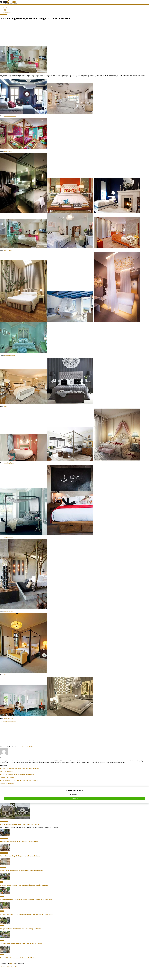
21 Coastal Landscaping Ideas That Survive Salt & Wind (18, 958)
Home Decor (6, 8)
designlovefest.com (8, 537)
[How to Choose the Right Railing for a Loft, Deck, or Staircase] (5, 850)
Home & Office (4, 821)
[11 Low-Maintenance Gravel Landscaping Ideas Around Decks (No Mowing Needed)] (5, 908)
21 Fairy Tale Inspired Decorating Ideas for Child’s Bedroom (19, 768)
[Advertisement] (46, 34)
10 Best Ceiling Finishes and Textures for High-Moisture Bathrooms (21, 870)
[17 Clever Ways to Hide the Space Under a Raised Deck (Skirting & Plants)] (5, 879)
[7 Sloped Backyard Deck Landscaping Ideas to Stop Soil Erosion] (5, 923)
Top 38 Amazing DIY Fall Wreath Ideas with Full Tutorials (18, 780)
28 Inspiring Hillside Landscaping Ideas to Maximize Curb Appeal (21, 943)
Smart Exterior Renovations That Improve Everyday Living (19, 841)
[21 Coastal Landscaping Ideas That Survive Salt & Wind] (5, 952)
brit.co (5, 406)
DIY (4, 6)
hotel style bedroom (32, 746)
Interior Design (6, 12)
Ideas (4, 10)
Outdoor (5, 9)
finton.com (6, 675)
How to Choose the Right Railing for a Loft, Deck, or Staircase (20, 856)
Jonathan (9, 771)
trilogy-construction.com (10, 116)
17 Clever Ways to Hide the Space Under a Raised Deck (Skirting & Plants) (24, 885)
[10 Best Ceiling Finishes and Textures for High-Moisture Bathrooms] (5, 865)
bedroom (24, 746)
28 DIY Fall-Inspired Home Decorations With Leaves (17, 774)
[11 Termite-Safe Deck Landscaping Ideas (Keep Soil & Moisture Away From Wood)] (5, 894)
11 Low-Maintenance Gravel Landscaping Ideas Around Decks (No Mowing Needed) (27, 914)
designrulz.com (7, 151)
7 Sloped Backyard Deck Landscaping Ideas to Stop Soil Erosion (20, 929)
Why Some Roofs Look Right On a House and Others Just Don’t (20, 824)
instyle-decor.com (8, 718)
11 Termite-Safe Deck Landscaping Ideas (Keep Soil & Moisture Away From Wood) (26, 899)
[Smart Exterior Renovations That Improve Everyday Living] (5, 835)
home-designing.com (9, 463)
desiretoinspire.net (8, 611)
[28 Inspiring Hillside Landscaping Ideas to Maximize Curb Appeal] (5, 937)
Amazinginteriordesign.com (9, 721)
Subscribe (74, 798)
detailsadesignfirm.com (9, 355)
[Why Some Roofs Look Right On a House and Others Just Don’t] (15, 818)
